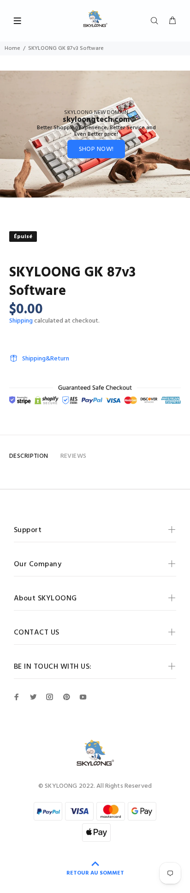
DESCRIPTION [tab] (28, 456)
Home (12, 48)
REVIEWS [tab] (73, 456)
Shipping (21, 321)
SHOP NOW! (96, 149)
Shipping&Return (45, 359)
